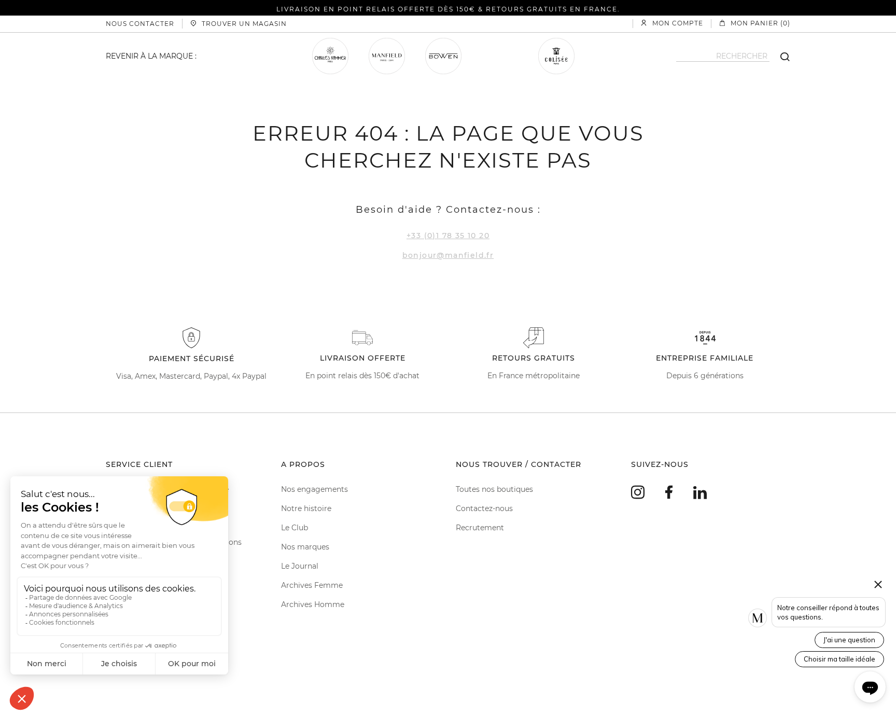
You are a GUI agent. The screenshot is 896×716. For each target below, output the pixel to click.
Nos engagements (314, 489)
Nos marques (305, 547)
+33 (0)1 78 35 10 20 (448, 235)
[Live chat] (870, 687)
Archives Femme (312, 585)
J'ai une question (849, 640)
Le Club (294, 527)
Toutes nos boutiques (494, 489)
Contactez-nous (484, 508)
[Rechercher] (779, 56)
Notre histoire (306, 508)
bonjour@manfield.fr (448, 255)
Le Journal (299, 566)
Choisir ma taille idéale (839, 659)
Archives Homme (312, 604)
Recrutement (480, 527)
